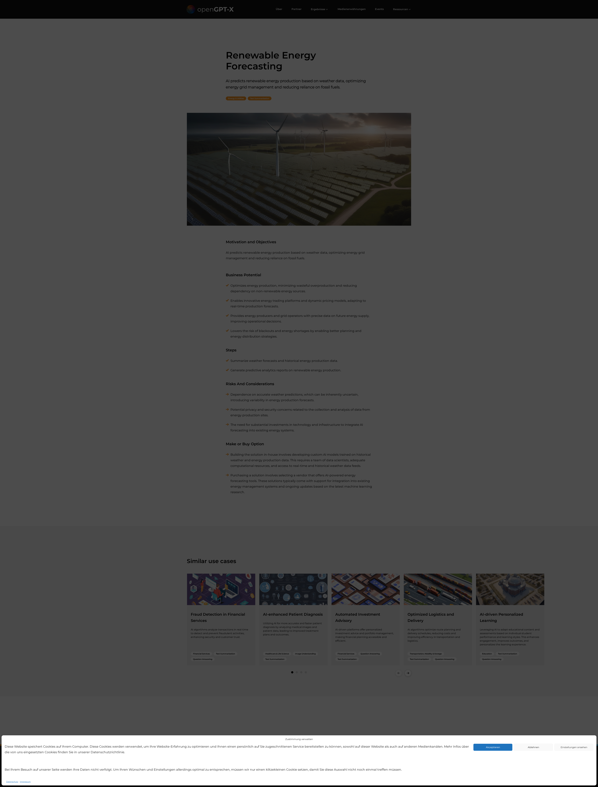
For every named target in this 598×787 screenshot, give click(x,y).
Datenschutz (12, 781)
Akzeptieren (493, 747)
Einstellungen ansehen (574, 747)
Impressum (25, 781)
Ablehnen (533, 747)
